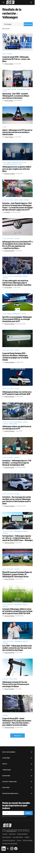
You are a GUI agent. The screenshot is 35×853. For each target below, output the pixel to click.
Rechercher (28, 24)
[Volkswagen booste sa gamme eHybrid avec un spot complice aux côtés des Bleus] (17, 151)
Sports (5, 91)
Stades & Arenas (13, 423)
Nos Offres (5, 787)
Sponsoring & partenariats (10, 164)
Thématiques (6, 769)
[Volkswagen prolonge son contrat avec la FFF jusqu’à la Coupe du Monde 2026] (17, 377)
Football (9, 53)
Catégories (6, 758)
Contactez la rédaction (8, 840)
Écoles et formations (9, 781)
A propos (4, 834)
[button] (3, 2)
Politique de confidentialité (9, 843)
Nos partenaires (6, 837)
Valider (28, 813)
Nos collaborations (18, 837)
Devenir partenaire (22, 834)
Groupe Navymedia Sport (10, 793)
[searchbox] (13, 24)
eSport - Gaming (18, 200)
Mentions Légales (27, 840)
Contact (19, 840)
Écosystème (6, 775)
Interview (26, 200)
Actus (4, 53)
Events (9, 89)
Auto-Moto (10, 200)
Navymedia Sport (12, 831)
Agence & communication (14, 162)
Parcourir (17, 736)
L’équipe (27, 837)
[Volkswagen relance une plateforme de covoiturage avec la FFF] (17, 411)
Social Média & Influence (23, 89)
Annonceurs (12, 834)
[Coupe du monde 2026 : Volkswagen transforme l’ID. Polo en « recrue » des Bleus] (17, 42)
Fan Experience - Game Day (21, 276)
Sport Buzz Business (8, 752)
